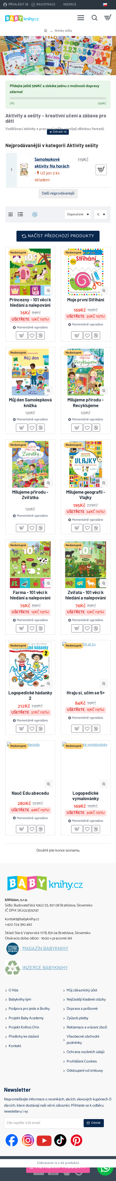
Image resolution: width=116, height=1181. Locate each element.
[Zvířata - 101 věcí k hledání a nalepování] (85, 564)
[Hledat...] (94, 17)
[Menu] (81, 17)
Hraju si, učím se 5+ (86, 692)
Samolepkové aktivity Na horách (52, 163)
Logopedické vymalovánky (85, 795)
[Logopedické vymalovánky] (85, 765)
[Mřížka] (10, 214)
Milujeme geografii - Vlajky (85, 494)
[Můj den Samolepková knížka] (30, 372)
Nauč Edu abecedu (30, 793)
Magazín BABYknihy (45, 948)
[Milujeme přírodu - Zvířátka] (30, 464)
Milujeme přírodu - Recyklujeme (85, 402)
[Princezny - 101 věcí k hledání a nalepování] (30, 272)
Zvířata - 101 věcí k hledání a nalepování (85, 594)
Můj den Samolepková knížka (30, 402)
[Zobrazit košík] (108, 17)
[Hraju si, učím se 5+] (85, 665)
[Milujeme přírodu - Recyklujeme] (85, 372)
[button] (48, 290)
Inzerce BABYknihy (45, 967)
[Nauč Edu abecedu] (30, 765)
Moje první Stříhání (85, 299)
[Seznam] (20, 214)
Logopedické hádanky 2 (30, 695)
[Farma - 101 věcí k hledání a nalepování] (30, 564)
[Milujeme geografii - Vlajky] (85, 464)
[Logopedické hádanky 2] (30, 665)
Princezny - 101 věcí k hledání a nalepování (30, 302)
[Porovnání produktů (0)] (32, 215)
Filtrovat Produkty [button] (61, 1167)
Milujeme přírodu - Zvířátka (30, 494)
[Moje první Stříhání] (85, 272)
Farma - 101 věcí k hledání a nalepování (30, 594)
